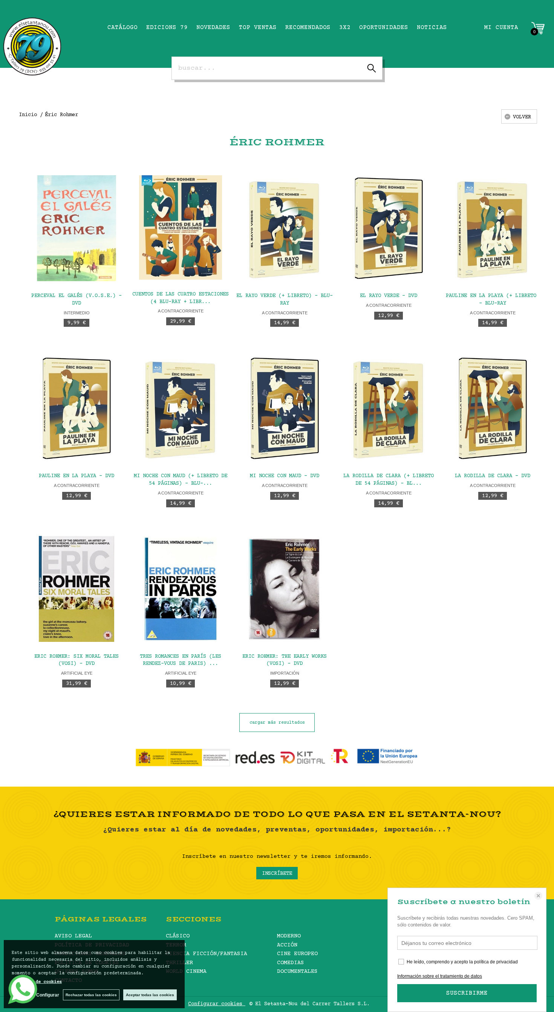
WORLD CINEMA (186, 971)
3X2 (344, 27)
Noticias (432, 27)
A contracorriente (181, 311)
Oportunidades (383, 27)
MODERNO (289, 936)
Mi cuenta (501, 27)
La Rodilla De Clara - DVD (492, 476)
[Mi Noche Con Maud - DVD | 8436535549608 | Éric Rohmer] (284, 408)
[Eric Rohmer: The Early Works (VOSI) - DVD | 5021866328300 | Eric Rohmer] (284, 589)
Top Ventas (258, 27)
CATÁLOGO (122, 27)
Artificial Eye (76, 673)
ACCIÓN (287, 945)
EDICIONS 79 (167, 27)
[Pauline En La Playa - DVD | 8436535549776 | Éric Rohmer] (76, 408)
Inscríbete (277, 874)
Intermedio (77, 313)
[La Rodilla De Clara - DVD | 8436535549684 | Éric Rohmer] (492, 408)
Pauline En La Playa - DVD (76, 476)
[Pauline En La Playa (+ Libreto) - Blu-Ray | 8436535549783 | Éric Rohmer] (492, 228)
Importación (284, 673)
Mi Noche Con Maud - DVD (284, 476)
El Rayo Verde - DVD (388, 296)
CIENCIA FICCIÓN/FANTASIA (206, 954)
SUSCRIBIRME (467, 993)
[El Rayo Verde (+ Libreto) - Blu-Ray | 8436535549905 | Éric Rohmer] (284, 228)
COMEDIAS (290, 963)
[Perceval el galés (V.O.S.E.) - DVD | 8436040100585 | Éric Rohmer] (76, 228)
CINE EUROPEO (297, 954)
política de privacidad (496, 962)
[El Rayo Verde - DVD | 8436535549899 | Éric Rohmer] (388, 228)
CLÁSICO (178, 936)
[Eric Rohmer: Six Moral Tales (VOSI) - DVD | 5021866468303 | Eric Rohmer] (76, 589)
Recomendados (308, 27)
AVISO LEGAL (73, 936)
